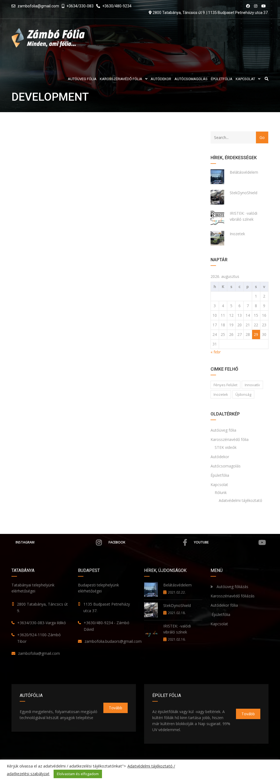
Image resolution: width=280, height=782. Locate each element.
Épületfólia (220, 475)
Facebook (117, 542)
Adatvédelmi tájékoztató (240, 500)
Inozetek (237, 233)
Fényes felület (225, 384)
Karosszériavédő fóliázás (233, 595)
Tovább (115, 707)
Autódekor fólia (224, 605)
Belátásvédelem (244, 172)
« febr (216, 351)
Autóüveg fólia (223, 430)
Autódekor (220, 456)
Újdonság (243, 394)
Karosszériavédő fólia (230, 439)
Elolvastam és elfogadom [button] (78, 773)
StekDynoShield (243, 192)
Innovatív (252, 384)
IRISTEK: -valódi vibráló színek (243, 216)
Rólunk (221, 492)
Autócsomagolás (226, 466)
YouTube (201, 542)
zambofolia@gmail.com (38, 6)
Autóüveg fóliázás (232, 586)
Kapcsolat (219, 484)
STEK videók (226, 447)
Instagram (25, 542)
